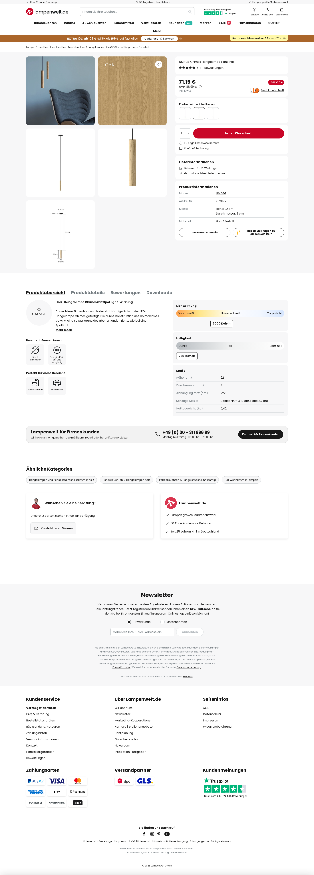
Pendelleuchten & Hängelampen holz (126, 480)
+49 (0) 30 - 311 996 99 (186, 432)
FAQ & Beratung (37, 714)
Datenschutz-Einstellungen (98, 841)
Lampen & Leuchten (37, 47)
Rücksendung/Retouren (43, 727)
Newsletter (122, 714)
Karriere (120, 727)
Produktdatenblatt (272, 90)
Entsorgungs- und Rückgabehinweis (210, 841)
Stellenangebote (141, 727)
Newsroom (122, 745)
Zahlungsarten (36, 733)
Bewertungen (125, 293)
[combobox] (137, 11)
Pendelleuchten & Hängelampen (86, 47)
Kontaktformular (121, 667)
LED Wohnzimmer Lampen (241, 480)
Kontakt (32, 745)
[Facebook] (146, 834)
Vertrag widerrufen (41, 708)
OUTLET (274, 23)
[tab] (45, 292)
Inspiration (122, 752)
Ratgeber (139, 752)
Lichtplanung (124, 733)
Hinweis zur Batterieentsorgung (171, 841)
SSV (159, 38)
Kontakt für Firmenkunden (260, 434)
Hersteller (188, 676)
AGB (206, 708)
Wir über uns (123, 708)
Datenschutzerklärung (189, 667)
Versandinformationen (42, 739)
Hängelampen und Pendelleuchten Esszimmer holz (61, 480)
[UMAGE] (39, 313)
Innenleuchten (58, 47)
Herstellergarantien (40, 752)
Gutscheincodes (126, 739)
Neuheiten (179, 23)
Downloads (159, 293)
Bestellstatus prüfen (40, 720)
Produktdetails (88, 293)
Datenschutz (212, 714)
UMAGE (221, 193)
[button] (60, 163)
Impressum (211, 720)
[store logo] (47, 11)
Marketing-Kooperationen (133, 720)
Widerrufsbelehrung (217, 727)
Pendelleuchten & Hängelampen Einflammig (187, 480)
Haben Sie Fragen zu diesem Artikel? (261, 232)
